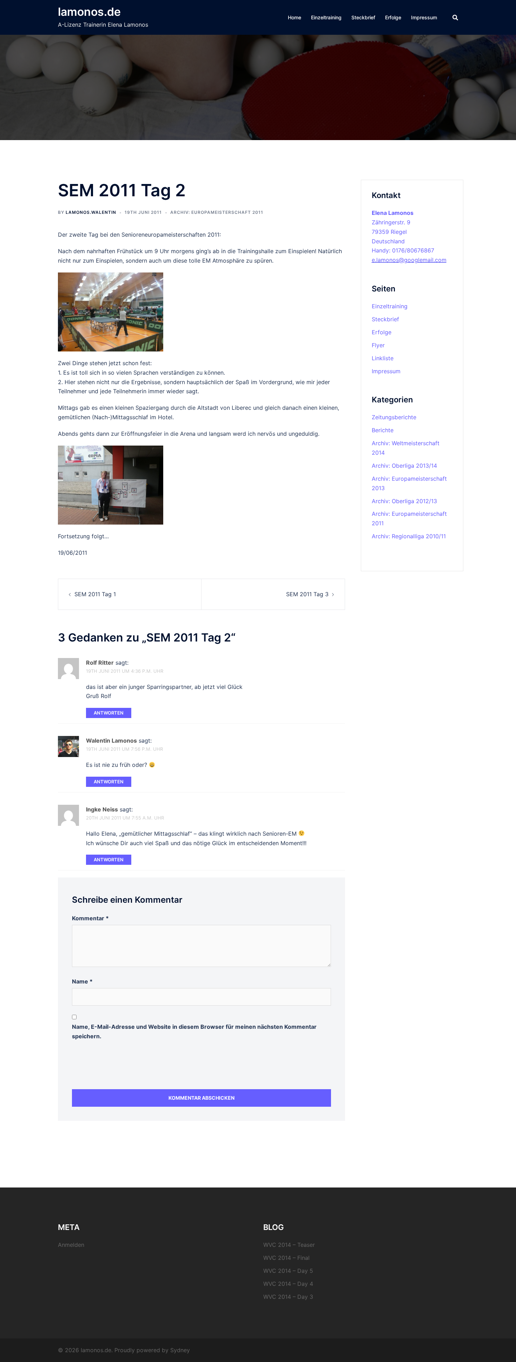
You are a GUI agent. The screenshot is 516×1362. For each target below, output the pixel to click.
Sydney (180, 1350)
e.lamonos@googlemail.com (409, 259)
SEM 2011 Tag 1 (95, 594)
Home (294, 17)
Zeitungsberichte (394, 417)
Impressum (424, 17)
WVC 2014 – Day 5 (288, 1270)
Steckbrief (363, 17)
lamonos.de (89, 12)
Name (82, 981)
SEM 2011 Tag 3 (307, 594)
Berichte (382, 430)
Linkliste (382, 358)
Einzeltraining (326, 17)
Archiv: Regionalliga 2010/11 (409, 536)
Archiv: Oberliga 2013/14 (404, 465)
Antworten (109, 713)
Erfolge (393, 17)
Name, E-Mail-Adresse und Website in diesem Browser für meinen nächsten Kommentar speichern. (194, 1031)
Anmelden (71, 1244)
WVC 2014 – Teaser (289, 1244)
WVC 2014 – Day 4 (288, 1283)
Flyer (378, 345)
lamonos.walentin (91, 212)
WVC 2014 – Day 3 (288, 1296)
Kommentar (90, 918)
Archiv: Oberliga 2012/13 (404, 501)
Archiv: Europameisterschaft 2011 (216, 212)
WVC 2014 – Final (286, 1257)
